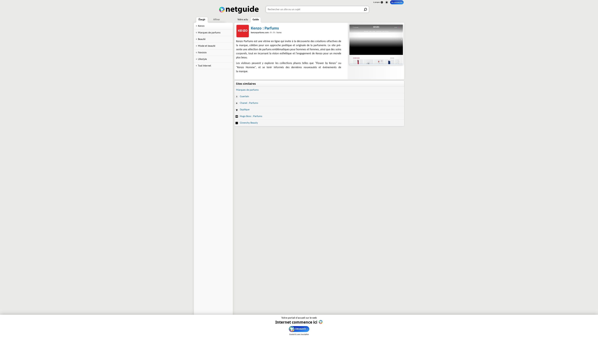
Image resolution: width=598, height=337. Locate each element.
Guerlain (244, 96)
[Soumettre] (366, 9)
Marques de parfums (209, 32)
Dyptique (244, 109)
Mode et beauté (206, 46)
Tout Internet (204, 66)
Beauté (201, 39)
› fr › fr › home (266, 33)
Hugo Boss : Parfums (250, 116)
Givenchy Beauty (248, 123)
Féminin (202, 52)
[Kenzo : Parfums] (376, 44)
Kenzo (201, 26)
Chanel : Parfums (248, 103)
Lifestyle (202, 59)
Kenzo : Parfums (265, 28)
